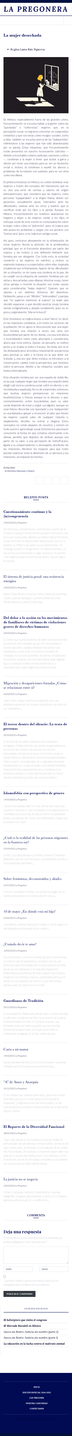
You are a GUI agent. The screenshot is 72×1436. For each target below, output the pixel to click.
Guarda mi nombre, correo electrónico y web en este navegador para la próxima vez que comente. (30, 1282)
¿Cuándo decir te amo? (19, 944)
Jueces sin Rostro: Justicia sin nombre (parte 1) (31, 1337)
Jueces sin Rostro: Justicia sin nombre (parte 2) (31, 1332)
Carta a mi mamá (15, 1049)
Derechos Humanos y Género (20, 471)
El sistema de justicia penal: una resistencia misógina (33, 578)
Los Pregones (36, 1398)
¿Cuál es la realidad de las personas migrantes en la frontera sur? (35, 839)
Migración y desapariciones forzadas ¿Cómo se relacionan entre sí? (34, 685)
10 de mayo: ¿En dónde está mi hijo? (29, 911)
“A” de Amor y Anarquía (20, 1082)
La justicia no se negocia (20, 1179)
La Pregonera (36, 9)
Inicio (37, 1387)
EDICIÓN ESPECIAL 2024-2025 (37, 1392)
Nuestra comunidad (37, 1403)
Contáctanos (37, 1408)
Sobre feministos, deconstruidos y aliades (32, 878)
